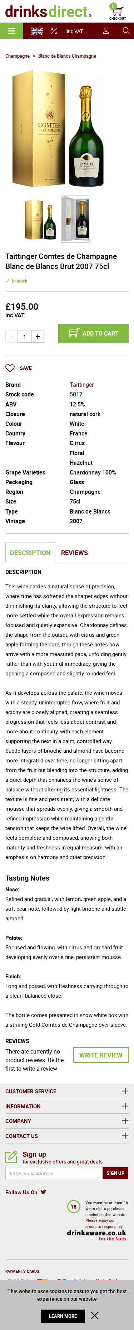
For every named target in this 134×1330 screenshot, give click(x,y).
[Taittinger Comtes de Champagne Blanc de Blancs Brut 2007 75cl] (40, 219)
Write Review (101, 1055)
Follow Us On (21, 1192)
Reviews (74, 552)
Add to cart (101, 333)
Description (30, 552)
